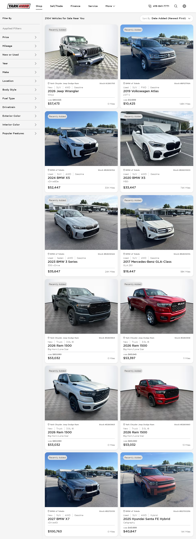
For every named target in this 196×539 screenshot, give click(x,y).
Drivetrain (8, 107)
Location (7, 81)
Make (5, 72)
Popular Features (13, 133)
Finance (75, 6)
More (109, 6)
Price (5, 37)
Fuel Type (8, 98)
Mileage (7, 46)
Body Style (9, 89)
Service (93, 6)
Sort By (146, 18)
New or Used (10, 54)
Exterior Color (11, 116)
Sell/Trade (56, 6)
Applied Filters (11, 28)
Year (5, 63)
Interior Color (11, 124)
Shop (39, 6)
